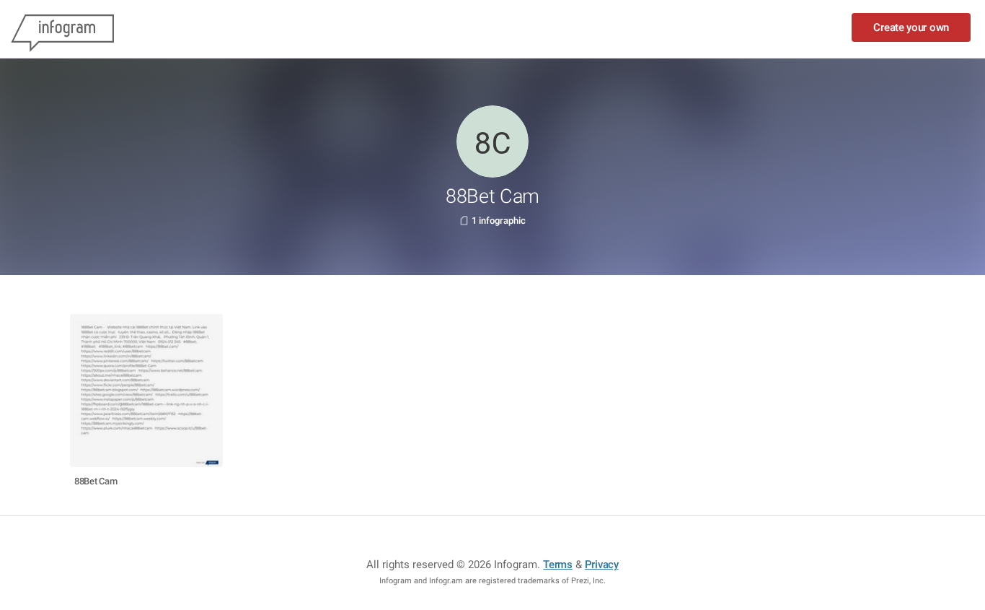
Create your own (911, 27)
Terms (558, 564)
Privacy (602, 564)
